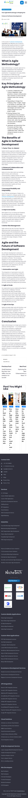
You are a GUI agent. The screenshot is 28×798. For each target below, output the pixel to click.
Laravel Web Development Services (9, 647)
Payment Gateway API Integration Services (11, 710)
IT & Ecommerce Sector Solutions (9, 551)
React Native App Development (8, 620)
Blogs (4, 477)
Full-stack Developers (6, 776)
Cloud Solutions (5, 510)
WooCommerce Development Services (10, 674)
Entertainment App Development (8, 557)
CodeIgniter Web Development (8, 645)
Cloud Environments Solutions (8, 731)
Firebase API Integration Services (9, 704)
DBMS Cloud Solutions (6, 728)
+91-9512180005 (7, 463)
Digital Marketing (5, 515)
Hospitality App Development (8, 537)
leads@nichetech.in (8, 469)
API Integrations (5, 507)
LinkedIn (5, 471)
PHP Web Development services (8, 639)
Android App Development (7, 626)
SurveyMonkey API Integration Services (10, 696)
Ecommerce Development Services (9, 501)
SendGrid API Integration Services (9, 698)
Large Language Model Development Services (12, 750)
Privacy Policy (6, 480)
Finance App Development (7, 534)
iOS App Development (6, 623)
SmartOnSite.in (21, 791)
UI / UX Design (4, 493)
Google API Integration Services (8, 712)
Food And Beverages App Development (10, 525)
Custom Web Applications (7, 498)
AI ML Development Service (7, 512)
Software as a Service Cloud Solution (10, 723)
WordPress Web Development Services (10, 650)
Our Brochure (13, 581)
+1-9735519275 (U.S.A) (8, 466)
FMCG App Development (7, 539)
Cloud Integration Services (7, 739)
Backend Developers (6, 782)
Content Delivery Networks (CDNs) (9, 734)
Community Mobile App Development (10, 554)
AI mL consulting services (7, 761)
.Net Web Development (6, 642)
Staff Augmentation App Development (10, 531)
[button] (26, 2)
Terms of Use (6, 483)
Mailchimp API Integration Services (9, 693)
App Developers (4, 771)
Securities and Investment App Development (11, 560)
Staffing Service (4, 504)
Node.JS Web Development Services (9, 653)
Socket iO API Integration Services (9, 690)
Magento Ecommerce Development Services (11, 677)
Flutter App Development (7, 618)
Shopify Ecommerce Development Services (11, 671)
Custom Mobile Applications (7, 496)
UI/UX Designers (5, 785)
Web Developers (5, 774)
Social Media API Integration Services (10, 707)
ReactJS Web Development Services (9, 659)
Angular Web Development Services (9, 656)
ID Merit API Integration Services (8, 701)
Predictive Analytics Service (7, 755)
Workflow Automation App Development (10, 562)
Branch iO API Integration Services (9, 687)
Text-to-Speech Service (6, 758)
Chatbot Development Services (8, 752)
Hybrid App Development (7, 629)
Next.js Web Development (7, 661)
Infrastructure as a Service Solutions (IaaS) (11, 737)
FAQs (4, 474)
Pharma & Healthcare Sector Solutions (10, 548)
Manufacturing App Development (9, 528)
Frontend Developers (6, 779)
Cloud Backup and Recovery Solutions (10, 725)
